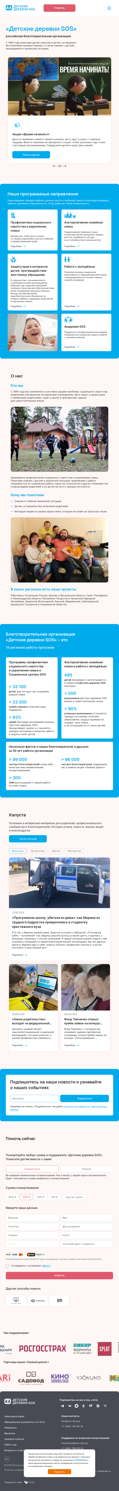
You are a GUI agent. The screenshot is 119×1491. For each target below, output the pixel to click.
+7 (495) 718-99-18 (72, 1426)
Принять (59, 1471)
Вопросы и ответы (15, 1450)
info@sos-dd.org (70, 1421)
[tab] (16, 1301)
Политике (80, 1459)
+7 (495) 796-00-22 (72, 1448)
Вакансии (9, 1433)
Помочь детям (31, 154)
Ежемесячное (32, 1168)
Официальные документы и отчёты (24, 1422)
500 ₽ (54, 1196)
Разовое (86, 1168)
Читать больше (28, 838)
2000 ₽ (26, 1196)
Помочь (59, 8)
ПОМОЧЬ (59, 1275)
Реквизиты (10, 1427)
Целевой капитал (14, 1439)
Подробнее (16, 246)
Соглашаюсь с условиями (30, 1265)
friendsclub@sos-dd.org (74, 1443)
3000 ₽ (12, 1196)
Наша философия (14, 1416)
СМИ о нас (10, 1444)
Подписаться (84, 1098)
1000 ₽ (40, 1196)
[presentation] (54, 166)
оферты (46, 1265)
